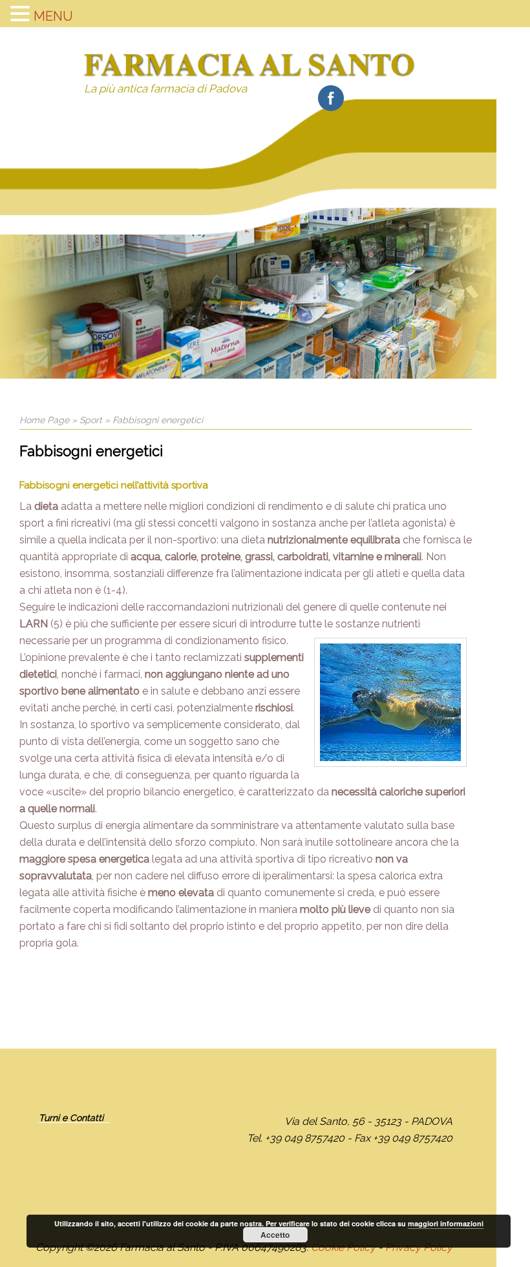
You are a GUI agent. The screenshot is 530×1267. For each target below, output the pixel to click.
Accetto (275, 1235)
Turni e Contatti (71, 1118)
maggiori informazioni (445, 1223)
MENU (53, 16)
